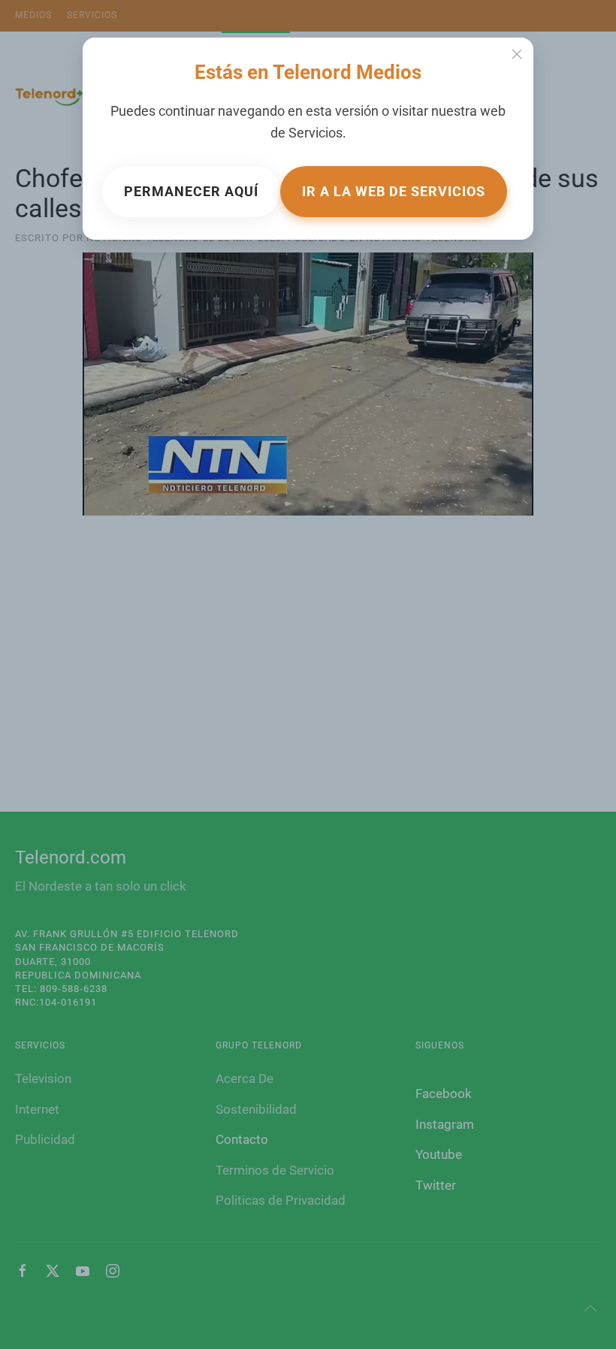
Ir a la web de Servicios (393, 191)
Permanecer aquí (191, 191)
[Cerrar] (517, 54)
